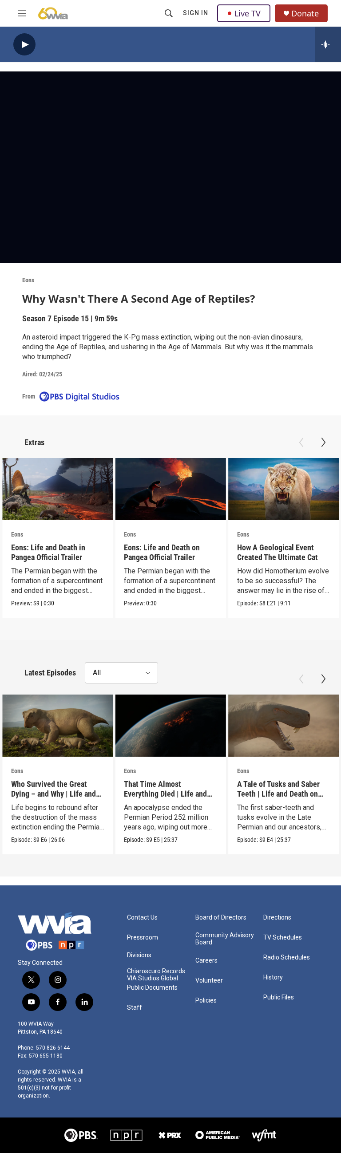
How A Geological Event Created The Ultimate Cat (277, 552)
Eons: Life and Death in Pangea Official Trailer (48, 552)
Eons (28, 280)
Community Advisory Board (224, 939)
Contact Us (142, 917)
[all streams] (328, 44)
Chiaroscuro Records (156, 971)
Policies (206, 1000)
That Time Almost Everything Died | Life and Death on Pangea (165, 793)
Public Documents (152, 987)
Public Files (278, 997)
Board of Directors (220, 917)
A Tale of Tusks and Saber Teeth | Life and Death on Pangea (278, 793)
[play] (24, 44)
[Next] (323, 442)
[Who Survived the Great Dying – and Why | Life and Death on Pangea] (57, 726)
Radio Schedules (286, 957)
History (273, 977)
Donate (305, 13)
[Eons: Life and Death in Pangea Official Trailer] (57, 489)
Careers (206, 960)
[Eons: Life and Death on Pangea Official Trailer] (170, 489)
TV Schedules (282, 937)
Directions (277, 917)
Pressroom (142, 937)
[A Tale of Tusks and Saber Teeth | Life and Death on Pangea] (283, 726)
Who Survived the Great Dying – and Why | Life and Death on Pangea (53, 793)
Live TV (247, 13)
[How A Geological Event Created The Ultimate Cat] (283, 489)
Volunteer (209, 980)
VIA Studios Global (152, 978)
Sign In (195, 12)
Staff (134, 1007)
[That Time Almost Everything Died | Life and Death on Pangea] (170, 726)
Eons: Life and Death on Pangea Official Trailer (162, 552)
